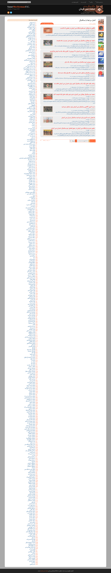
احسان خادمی (31, 40)
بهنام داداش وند (31, 111)
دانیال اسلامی (31, 189)
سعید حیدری (32, 242)
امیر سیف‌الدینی (31, 80)
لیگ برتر (33, 356)
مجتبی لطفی (32, 370)
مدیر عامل (32, 443)
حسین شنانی (32, 167)
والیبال (33, 541)
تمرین (33, 127)
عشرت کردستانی (31, 278)
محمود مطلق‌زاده (31, 440)
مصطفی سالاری (31, 465)
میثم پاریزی (32, 503)
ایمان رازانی (32, 97)
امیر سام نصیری (31, 77)
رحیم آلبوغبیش (31, 209)
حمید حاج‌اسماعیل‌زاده (29, 173)
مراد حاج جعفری (31, 446)
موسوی (33, 502)
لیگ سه (33, 362)
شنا (34, 258)
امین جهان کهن (31, 85)
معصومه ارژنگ (31, 472)
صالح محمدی (32, 262)
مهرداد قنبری (32, 497)
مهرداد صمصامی (31, 496)
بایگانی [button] (91, 2)
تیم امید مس (32, 133)
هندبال (33, 538)
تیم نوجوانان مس (31, 139)
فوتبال (33, 348)
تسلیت (33, 125)
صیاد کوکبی (32, 265)
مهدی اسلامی (31, 479)
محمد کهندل (32, 424)
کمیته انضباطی (31, 555)
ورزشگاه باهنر (31, 545)
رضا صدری (32, 220)
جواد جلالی (32, 149)
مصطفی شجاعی (31, 466)
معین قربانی (32, 475)
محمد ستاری (32, 404)
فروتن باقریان (32, 346)
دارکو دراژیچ (32, 187)
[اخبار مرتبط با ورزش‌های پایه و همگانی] (101, 67)
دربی (34, 195)
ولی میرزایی (32, 549)
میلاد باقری (32, 510)
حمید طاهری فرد (31, 178)
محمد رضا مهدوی (31, 399)
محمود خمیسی (31, 435)
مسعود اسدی (32, 458)
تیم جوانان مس (31, 135)
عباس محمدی (31, 273)
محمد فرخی (32, 418)
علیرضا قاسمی (31, 321)
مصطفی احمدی (31, 463)
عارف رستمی (32, 267)
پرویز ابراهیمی (31, 116)
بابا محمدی (32, 99)
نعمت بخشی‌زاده (31, 530)
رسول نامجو (32, 214)
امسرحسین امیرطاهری (29, 60)
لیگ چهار (32, 359)
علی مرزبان (32, 303)
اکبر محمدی (32, 93)
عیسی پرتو (32, 328)
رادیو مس (33, 206)
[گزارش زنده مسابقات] (101, 28)
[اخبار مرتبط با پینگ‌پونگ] (101, 74)
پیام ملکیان (32, 119)
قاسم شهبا (32, 354)
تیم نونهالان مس (31, 141)
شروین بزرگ (32, 254)
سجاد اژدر (32, 233)
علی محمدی (32, 301)
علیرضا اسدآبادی (31, 312)
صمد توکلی (32, 264)
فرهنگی (33, 345)
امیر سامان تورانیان (30, 79)
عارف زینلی (32, 268)
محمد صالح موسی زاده (29, 407)
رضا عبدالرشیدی (31, 222)
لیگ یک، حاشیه (31, 365)
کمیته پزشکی (31, 556)
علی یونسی (32, 307)
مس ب (33, 455)
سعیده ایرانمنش (31, 247)
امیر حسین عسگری (30, 72)
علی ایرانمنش (32, 282)
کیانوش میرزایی (31, 559)
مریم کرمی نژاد (31, 454)
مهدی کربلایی (31, 489)
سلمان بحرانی (31, 250)
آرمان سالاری (31, 26)
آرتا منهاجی (32, 23)
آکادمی (33, 30)
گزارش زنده (83, 2)
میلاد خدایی (32, 516)
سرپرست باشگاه (31, 239)
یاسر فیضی (32, 564)
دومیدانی (33, 203)
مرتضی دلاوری (31, 449)
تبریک (33, 124)
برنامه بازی (32, 100)
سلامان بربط (32, 248)
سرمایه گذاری (31, 240)
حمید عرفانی (32, 180)
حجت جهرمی (32, 156)
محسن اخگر (32, 379)
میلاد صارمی (32, 517)
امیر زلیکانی (32, 75)
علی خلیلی (32, 289)
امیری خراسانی (31, 83)
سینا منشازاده (31, 253)
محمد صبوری (32, 408)
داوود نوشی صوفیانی (30, 192)
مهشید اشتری (31, 499)
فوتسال (33, 352)
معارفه (33, 468)
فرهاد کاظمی (32, 342)
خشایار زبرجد (31, 186)
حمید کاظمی (32, 184)
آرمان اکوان (32, 24)
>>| (70, 141)
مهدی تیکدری (31, 482)
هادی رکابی (32, 535)
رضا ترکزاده (32, 216)
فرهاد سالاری (32, 338)
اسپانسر (33, 54)
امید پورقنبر (32, 61)
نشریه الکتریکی (31, 528)
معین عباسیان (31, 474)
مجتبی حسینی (31, 368)
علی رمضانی (32, 292)
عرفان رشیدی (31, 276)
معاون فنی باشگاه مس (29, 469)
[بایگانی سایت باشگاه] (101, 35)
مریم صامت (32, 452)
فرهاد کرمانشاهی (31, 343)
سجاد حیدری (31, 237)
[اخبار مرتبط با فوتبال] (101, 41)
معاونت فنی (32, 471)
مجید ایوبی (32, 374)
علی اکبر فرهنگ (31, 281)
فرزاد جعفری (32, 329)
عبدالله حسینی (31, 275)
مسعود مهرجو (31, 460)
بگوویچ (33, 105)
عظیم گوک (32, 279)
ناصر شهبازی (32, 527)
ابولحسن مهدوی (31, 35)
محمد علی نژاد (31, 413)
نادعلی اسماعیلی (31, 525)
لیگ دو (33, 360)
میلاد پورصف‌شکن (30, 511)
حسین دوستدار (31, 164)
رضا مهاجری (32, 223)
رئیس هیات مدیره (30, 205)
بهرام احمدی (32, 107)
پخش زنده (32, 114)
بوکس (33, 113)
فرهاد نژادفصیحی (31, 340)
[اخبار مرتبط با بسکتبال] (101, 48)
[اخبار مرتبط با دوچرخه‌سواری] (101, 61)
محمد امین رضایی (30, 387)
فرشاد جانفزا (32, 334)
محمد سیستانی (31, 405)
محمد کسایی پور (31, 423)
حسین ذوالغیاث (31, 166)
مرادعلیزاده (32, 447)
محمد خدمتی (31, 390)
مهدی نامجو (32, 488)
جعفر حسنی (32, 145)
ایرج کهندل (32, 96)
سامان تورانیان (31, 228)
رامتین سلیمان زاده (30, 208)
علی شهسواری (31, 295)
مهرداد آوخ (32, 493)
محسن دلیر (32, 380)
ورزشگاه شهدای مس (30, 547)
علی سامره (32, 293)
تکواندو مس (32, 130)
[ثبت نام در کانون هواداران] (101, 22)
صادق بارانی (32, 259)
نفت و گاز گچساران (30, 531)
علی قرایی (32, 300)
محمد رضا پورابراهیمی (29, 398)
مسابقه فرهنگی (31, 457)
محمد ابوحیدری (31, 382)
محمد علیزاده (31, 415)
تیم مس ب (32, 136)
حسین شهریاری (31, 169)
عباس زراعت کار (31, 272)
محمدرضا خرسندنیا (30, 427)
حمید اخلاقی (32, 172)
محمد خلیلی (32, 393)
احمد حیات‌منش (31, 44)
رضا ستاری (32, 219)
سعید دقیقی (32, 244)
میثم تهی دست (31, 505)
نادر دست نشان (31, 524)
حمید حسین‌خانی (30, 175)
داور (34, 191)
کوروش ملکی (32, 558)
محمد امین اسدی (31, 385)
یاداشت (33, 563)
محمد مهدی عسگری (30, 421)
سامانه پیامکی (31, 231)
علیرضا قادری (31, 320)
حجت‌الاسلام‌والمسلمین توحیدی (27, 158)
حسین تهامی (32, 161)
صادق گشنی (32, 261)
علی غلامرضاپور (31, 298)
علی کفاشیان (32, 306)
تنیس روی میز (31, 128)
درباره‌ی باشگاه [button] (99, 2)
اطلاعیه (33, 57)
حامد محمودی (31, 155)
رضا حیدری (32, 217)
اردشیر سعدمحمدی (30, 51)
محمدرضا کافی (31, 432)
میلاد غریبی (32, 519)
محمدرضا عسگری (30, 430)
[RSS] (8, 13)
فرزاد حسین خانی (30, 331)
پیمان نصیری (32, 122)
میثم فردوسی (31, 507)
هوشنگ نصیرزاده (31, 539)
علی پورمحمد (32, 284)
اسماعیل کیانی (31, 55)
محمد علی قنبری (31, 412)
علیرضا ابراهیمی (31, 310)
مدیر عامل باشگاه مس (29, 444)
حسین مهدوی (31, 170)
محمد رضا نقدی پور (30, 401)
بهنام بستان (32, 110)
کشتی (33, 553)
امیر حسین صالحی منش (29, 68)
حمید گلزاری (32, 181)
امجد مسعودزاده (31, 58)
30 (76, 141)
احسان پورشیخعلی (30, 37)
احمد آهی (32, 41)
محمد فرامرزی (31, 416)
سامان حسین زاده (30, 230)
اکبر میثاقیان (32, 94)
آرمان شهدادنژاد (31, 27)
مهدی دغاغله (32, 483)
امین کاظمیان (31, 86)
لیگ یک (33, 363)
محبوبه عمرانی (31, 377)
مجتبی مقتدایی (31, 373)
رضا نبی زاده (32, 225)
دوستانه (33, 201)
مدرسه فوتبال (31, 441)
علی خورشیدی (31, 290)
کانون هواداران (75, 2)
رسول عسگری (31, 212)
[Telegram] (11, 13)
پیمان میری (32, 121)
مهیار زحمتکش (31, 500)
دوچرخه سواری (31, 200)
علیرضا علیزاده (31, 318)
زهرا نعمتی (32, 226)
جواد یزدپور (32, 150)
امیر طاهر (33, 82)
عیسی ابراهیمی (31, 326)
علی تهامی (32, 286)
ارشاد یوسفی (32, 52)
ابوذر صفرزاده (32, 33)
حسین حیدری (31, 163)
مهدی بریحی (32, 480)
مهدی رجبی (32, 485)
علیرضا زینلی (32, 317)
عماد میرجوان (31, 323)
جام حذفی (32, 142)
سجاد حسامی (31, 236)
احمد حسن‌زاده (31, 43)
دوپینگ (33, 198)
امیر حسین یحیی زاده (30, 74)
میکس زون (32, 522)
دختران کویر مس (31, 194)
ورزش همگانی (31, 544)
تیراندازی (33, 131)
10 (78, 141)
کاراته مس (32, 550)
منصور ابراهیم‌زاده (30, 477)
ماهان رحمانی (31, 366)
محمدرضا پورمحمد (30, 426)
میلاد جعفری (32, 514)
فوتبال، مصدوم (31, 351)
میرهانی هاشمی (31, 508)
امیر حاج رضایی (31, 65)
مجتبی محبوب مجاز (30, 371)
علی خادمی (32, 287)
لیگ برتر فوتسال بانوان (29, 357)
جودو (34, 152)
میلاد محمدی (32, 521)
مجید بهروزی (32, 376)
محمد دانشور (32, 394)
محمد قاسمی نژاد (31, 419)
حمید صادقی (32, 177)
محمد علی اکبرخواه (30, 410)
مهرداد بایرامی (31, 494)
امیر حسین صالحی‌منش (29, 69)
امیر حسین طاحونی (30, 71)
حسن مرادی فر (31, 159)
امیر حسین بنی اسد (30, 66)
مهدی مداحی (32, 486)
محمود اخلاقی (31, 433)
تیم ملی (33, 138)
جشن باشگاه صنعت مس (29, 144)
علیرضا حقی (32, 314)
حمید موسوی (32, 183)
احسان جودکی (31, 38)
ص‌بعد (73, 141)
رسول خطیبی (31, 211)
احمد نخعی (32, 46)
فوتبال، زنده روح (31, 349)
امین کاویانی (32, 88)
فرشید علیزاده (31, 335)
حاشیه (33, 153)
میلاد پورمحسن (31, 513)
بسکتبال (33, 102)
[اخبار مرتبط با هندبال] (101, 54)
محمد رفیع (32, 402)
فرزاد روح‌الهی (31, 332)
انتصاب (33, 89)
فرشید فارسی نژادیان (30, 337)
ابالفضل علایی (31, 32)
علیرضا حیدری (31, 315)
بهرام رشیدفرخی (31, 108)
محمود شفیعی (31, 437)
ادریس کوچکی (31, 49)
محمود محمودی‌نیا (30, 438)
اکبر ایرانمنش (32, 91)
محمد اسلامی (32, 384)
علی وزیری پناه (31, 304)
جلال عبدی (32, 147)
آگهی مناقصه (32, 29)
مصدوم (33, 461)
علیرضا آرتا (32, 309)
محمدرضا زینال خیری (29, 429)
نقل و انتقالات (32, 533)
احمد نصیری (32, 47)
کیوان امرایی (32, 561)
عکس (33, 324)
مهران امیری (32, 491)
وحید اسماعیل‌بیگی (30, 542)
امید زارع (33, 63)
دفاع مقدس (32, 197)
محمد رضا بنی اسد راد (29, 396)
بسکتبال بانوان (31, 103)
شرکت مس (32, 256)
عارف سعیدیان (31, 270)
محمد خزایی (32, 391)
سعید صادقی (32, 245)
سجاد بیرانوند (31, 234)
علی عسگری (32, 296)
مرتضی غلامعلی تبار (30, 451)
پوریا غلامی (32, 117)
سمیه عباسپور (31, 251)
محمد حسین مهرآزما (30, 388)
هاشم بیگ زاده (31, 536)
